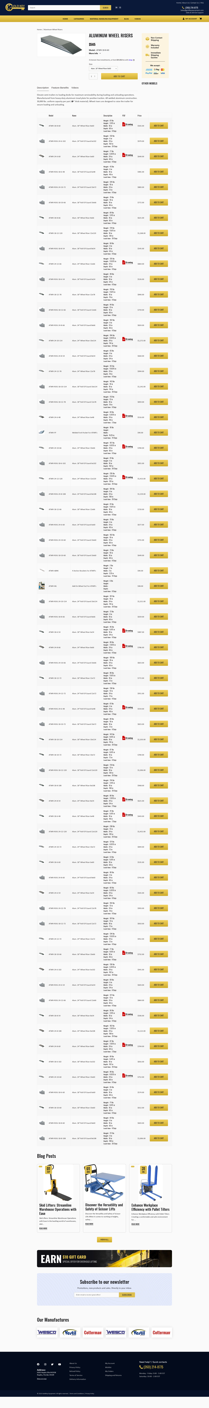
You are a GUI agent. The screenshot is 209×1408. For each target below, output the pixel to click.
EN (116, 7)
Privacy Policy (74, 1367)
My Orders (109, 1371)
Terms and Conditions (77, 1393)
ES (120, 7)
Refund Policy (74, 1371)
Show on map (41, 1379)
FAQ (202, 3)
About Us (73, 1363)
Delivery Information (77, 1379)
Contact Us (194, 3)
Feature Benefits (60, 87)
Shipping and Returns (113, 1375)
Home (178, 3)
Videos (75, 87)
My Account (110, 1363)
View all (104, 1240)
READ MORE (43, 1228)
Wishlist (108, 1367)
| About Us (185, 3)
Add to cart (159, 125)
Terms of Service (75, 1375)
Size (90, 64)
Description (43, 87)
